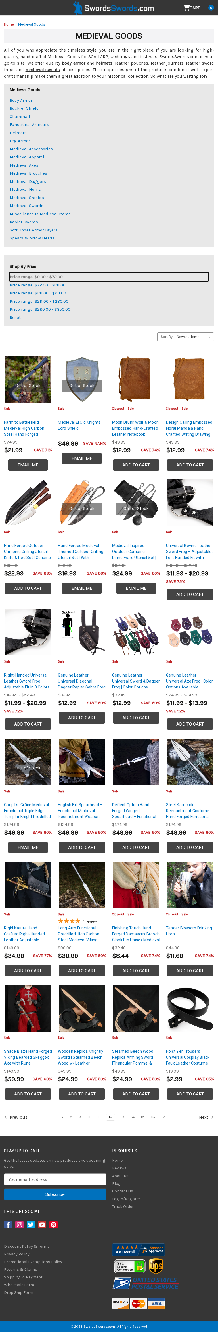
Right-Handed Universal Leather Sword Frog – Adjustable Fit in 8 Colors (27, 681)
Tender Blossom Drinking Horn (189, 931)
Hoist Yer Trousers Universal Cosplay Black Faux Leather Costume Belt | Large (188, 1060)
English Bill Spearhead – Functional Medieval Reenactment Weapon (80, 810)
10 (89, 1117)
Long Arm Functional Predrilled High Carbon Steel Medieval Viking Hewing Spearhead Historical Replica (78, 940)
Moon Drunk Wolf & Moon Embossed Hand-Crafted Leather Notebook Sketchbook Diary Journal (136, 431)
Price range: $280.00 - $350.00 (40, 309)
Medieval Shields (27, 197)
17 (163, 1117)
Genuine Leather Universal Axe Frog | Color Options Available (189, 681)
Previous (18, 1117)
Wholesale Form (19, 1284)
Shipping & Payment (23, 1277)
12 (110, 1117)
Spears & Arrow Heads (32, 238)
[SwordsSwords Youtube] (41, 1224)
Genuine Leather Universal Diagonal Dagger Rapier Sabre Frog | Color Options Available (82, 684)
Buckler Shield (24, 108)
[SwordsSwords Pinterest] (53, 1224)
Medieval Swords (26, 205)
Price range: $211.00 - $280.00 (39, 301)
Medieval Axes (24, 165)
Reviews (119, 1168)
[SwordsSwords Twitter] (30, 1224)
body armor (73, 63)
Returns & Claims (20, 1269)
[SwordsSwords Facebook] (7, 1224)
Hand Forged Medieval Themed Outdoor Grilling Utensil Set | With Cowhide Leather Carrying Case (82, 557)
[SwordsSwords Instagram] (19, 1224)
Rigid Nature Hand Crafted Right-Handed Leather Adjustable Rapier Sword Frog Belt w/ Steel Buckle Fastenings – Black (25, 943)
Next (204, 1117)
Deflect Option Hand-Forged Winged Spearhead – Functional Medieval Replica (134, 813)
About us (120, 1175)
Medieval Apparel (27, 156)
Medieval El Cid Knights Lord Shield (79, 425)
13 (122, 1117)
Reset (15, 317)
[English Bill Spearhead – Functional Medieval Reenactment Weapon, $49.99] (82, 762)
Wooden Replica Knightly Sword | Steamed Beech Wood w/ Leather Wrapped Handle (80, 1060)
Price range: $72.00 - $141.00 (38, 285)
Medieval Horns (25, 189)
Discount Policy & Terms (27, 1246)
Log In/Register (126, 1198)
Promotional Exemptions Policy (33, 1261)
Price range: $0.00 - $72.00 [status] (36, 276)
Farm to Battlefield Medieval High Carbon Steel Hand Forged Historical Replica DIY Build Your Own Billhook (26, 434)
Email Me (28, 465)
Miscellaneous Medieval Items (40, 213)
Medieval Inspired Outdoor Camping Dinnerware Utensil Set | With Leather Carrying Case (134, 557)
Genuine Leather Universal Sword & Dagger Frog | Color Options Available (136, 684)
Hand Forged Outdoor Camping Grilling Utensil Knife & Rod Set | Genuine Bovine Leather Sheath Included (27, 557)
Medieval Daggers (28, 181)
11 (99, 1117)
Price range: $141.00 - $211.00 (38, 293)
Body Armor (21, 100)
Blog (116, 1183)
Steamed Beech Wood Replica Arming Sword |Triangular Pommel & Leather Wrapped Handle (135, 1060)
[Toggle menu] (8, 8)
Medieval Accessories (31, 148)
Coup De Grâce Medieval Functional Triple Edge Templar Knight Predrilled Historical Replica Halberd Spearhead (27, 816)
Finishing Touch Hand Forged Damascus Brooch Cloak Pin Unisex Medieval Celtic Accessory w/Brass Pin (136, 940)
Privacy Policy (17, 1254)
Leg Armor (20, 140)
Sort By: (167, 337)
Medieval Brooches (28, 173)
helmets (104, 63)
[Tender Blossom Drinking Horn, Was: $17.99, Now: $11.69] (190, 885)
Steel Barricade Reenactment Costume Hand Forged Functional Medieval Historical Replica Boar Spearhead (188, 816)
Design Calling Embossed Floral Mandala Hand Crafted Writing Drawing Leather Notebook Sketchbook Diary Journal (189, 434)
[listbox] (195, 337)
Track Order (123, 1206)
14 (132, 1117)
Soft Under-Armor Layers (34, 230)
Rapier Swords (24, 221)
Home (117, 1160)
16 (153, 1117)
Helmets (18, 132)
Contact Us (122, 1191)
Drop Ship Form (18, 1292)
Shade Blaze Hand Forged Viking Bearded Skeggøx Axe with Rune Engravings (28, 1060)
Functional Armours (29, 124)
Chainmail (20, 116)
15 (143, 1117)
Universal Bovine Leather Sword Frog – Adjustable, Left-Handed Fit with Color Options (189, 554)
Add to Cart (136, 465)
